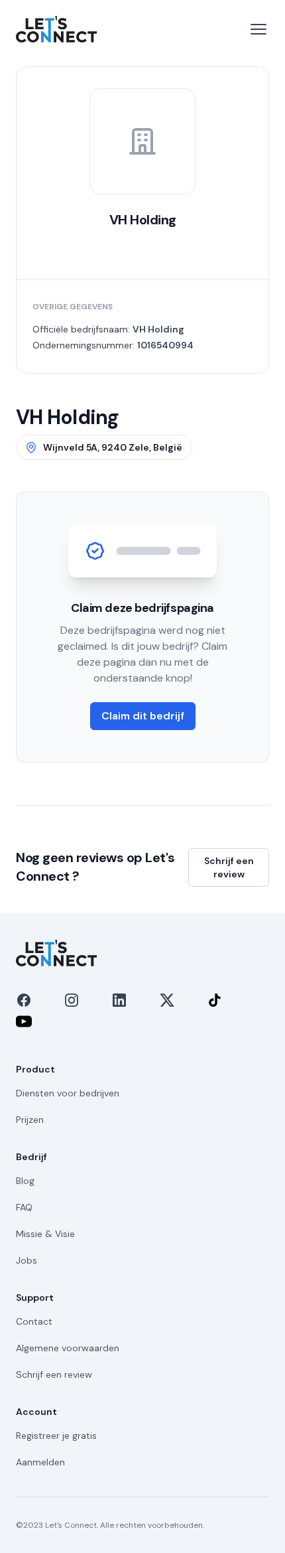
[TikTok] (215, 1000)
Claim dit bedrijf (142, 716)
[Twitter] (167, 1000)
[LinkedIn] (119, 1000)
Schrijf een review (229, 867)
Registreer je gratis (56, 1436)
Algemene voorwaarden (67, 1348)
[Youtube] (24, 1021)
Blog (25, 1181)
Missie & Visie (45, 1234)
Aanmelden (40, 1462)
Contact (34, 1321)
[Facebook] (24, 1000)
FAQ (24, 1207)
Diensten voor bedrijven (67, 1093)
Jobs (26, 1260)
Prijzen (30, 1120)
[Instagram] (72, 1000)
